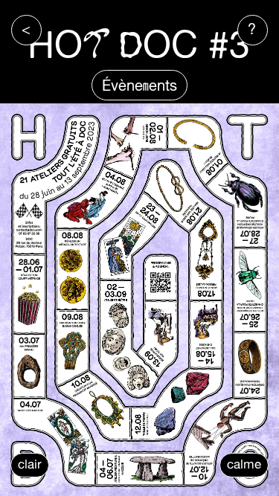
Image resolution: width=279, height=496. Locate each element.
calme (244, 464)
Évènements (139, 85)
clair (30, 464)
